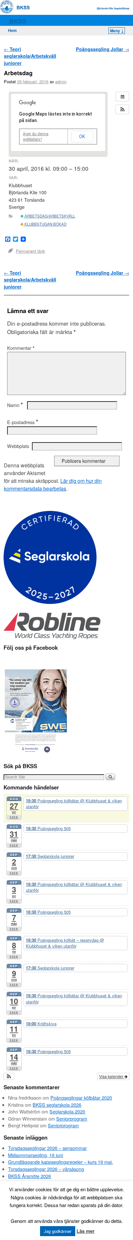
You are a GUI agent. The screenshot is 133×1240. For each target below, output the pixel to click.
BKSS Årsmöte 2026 (29, 1176)
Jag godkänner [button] (57, 1231)
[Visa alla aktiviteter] (122, 96)
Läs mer (86, 1231)
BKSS (17, 20)
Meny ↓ (117, 31)
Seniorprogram (71, 1118)
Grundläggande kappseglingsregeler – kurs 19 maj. (60, 1161)
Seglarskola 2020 (67, 1111)
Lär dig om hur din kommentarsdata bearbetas (53, 484)
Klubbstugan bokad (45, 224)
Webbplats (18, 446)
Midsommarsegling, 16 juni (35, 1155)
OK (82, 136)
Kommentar (21, 348)
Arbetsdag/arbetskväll (49, 216)
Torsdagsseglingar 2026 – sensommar (47, 1147)
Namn (15, 405)
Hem (12, 30)
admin (60, 81)
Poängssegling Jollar (102, 49)
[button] (122, 109)
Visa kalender (111, 1076)
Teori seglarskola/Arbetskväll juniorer (30, 56)
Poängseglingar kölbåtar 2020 (81, 1097)
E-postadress (22, 422)
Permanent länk (30, 251)
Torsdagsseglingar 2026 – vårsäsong (46, 1168)
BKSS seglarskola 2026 (57, 1104)
